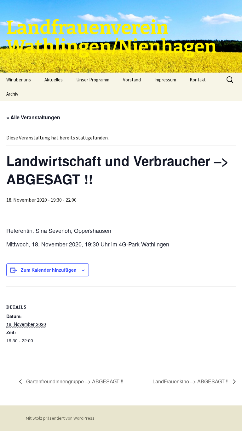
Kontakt (198, 80)
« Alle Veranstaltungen (33, 117)
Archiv (12, 94)
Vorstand (132, 80)
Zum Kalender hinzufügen (49, 270)
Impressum (165, 80)
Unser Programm (92, 80)
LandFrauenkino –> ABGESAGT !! (191, 381)
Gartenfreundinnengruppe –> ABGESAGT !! (74, 381)
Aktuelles (53, 80)
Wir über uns (18, 80)
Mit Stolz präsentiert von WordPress (60, 418)
